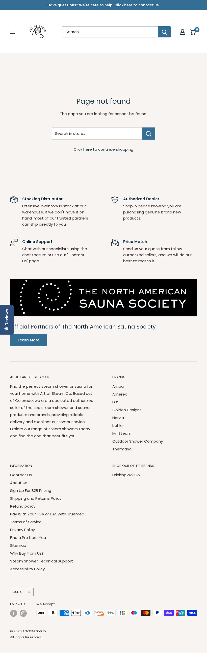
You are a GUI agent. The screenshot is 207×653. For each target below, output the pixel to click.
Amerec (119, 394)
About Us (18, 482)
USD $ (17, 592)
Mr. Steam (121, 433)
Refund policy (22, 506)
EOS (115, 402)
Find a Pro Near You (28, 537)
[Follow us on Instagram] (23, 613)
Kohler (118, 425)
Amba (118, 386)
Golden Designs (127, 409)
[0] (193, 32)
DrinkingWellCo (126, 474)
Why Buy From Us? (27, 553)
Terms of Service (26, 522)
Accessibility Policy (27, 569)
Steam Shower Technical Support (41, 561)
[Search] (164, 31)
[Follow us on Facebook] (13, 613)
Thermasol (122, 449)
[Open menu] (12, 32)
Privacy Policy (22, 529)
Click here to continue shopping (103, 149)
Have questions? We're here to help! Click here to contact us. (103, 5)
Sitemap (18, 545)
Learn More (29, 340)
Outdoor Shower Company (137, 441)
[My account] (182, 32)
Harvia (118, 417)
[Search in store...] (148, 133)
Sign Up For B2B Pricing (30, 490)
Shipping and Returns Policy (35, 498)
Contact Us (21, 474)
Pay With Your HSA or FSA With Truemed (47, 514)
